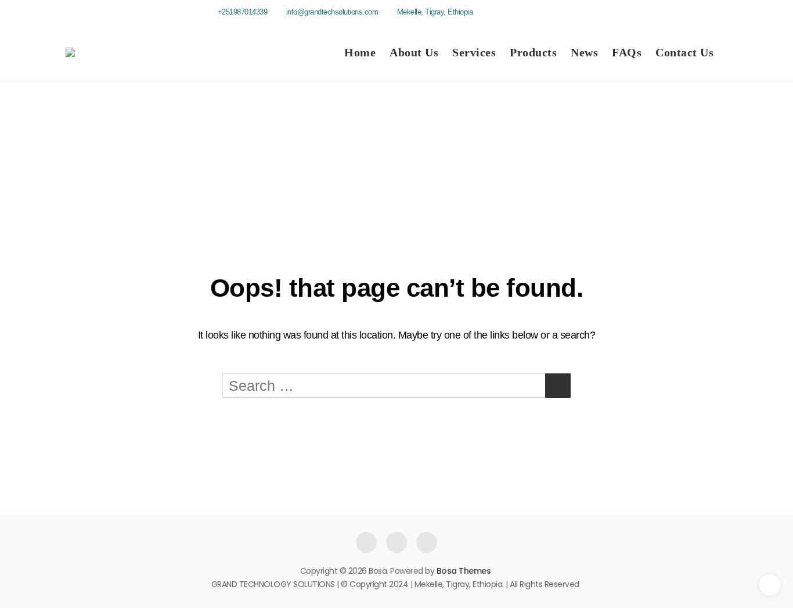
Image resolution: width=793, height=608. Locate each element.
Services (474, 52)
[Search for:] (396, 385)
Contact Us (684, 52)
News (584, 52)
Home (360, 52)
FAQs (626, 52)
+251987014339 (241, 12)
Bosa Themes (464, 571)
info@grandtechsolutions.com (331, 12)
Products (533, 52)
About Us (414, 52)
